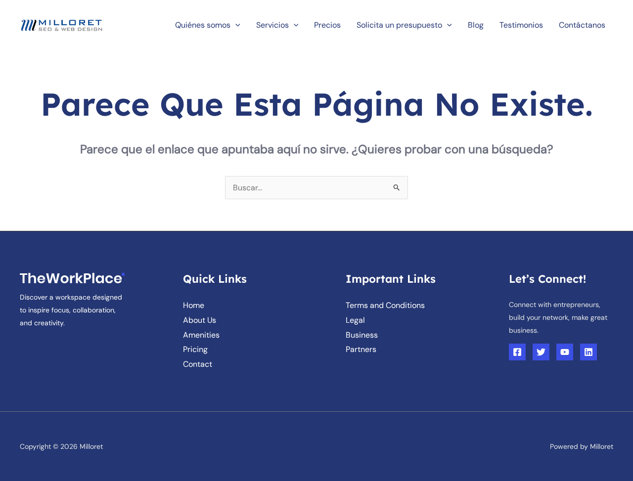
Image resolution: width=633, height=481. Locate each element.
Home (193, 305)
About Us (199, 320)
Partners (361, 349)
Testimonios (521, 25)
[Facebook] (517, 352)
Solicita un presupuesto (399, 25)
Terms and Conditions (385, 305)
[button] (235, 25)
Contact (197, 364)
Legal (355, 320)
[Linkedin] (588, 352)
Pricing (195, 349)
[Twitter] (541, 352)
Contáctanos (582, 25)
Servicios (272, 25)
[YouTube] (564, 352)
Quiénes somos (202, 25)
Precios (327, 25)
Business (362, 335)
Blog (476, 25)
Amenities (201, 335)
